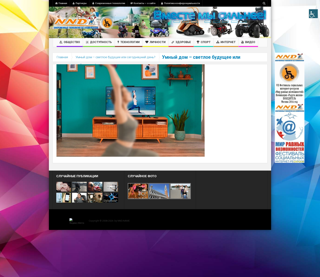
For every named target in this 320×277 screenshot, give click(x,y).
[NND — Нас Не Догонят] (83, 22)
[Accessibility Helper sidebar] (313, 13)
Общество (72, 42)
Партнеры (81, 3)
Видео (250, 42)
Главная (63, 3)
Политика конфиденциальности (182, 3)
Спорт (206, 42)
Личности (158, 42)
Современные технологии (110, 3)
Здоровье (183, 42)
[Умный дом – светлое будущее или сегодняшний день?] (130, 110)
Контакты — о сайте (145, 3)
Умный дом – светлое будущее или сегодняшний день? (115, 57)
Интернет (228, 42)
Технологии (130, 42)
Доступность (101, 42)
